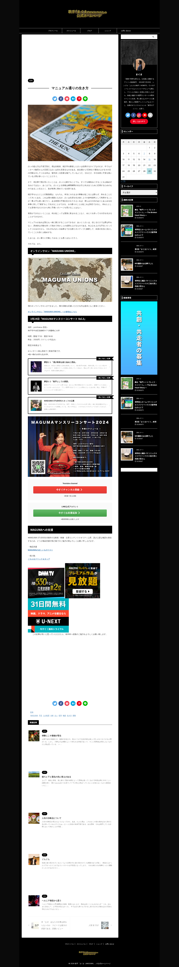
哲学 (60, 715)
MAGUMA (34, 715)
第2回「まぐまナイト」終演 (145, 249)
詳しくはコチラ (139, 121)
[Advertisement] (70, 55)
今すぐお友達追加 (68, 512)
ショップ (108, 31)
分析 (52, 715)
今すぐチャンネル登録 (67, 489)
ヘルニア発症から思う (51, 900)
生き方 (69, 715)
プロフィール (53, 31)
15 (149, 159)
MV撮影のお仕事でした (144, 263)
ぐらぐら (46, 859)
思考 (31, 712)
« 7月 (123, 181)
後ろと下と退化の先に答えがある (56, 777)
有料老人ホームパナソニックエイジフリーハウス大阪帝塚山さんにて (146, 232)
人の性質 (46, 715)
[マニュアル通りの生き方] (73, 98)
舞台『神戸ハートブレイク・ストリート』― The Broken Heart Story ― (146, 212)
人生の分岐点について (51, 818)
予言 (40, 715)
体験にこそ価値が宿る (51, 735)
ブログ (89, 31)
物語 (64, 715)
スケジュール (71, 31)
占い (56, 715)
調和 (74, 715)
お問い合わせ (126, 31)
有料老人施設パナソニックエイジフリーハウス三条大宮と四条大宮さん (146, 283)
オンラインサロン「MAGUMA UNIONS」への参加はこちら (52, 312)
